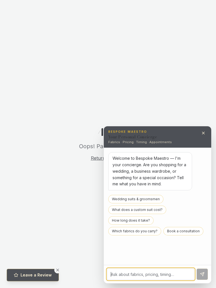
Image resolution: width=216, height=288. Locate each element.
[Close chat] (203, 133)
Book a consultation (183, 231)
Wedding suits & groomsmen (136, 199)
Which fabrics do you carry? (135, 231)
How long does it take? (131, 220)
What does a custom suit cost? (137, 210)
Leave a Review (36, 275)
